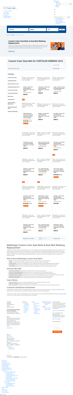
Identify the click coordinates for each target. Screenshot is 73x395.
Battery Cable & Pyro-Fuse (13, 83)
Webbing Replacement (60, 22)
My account (4, 360)
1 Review (59, 91)
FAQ (35, 304)
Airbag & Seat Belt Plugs (13, 111)
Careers (25, 310)
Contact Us (9, 346)
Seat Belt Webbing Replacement (11, 103)
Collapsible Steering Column (13, 87)
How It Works (6, 13)
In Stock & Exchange (10, 379)
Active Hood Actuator (12, 77)
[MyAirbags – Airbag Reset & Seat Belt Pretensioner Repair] (56, 1)
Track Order (6, 12)
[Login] (58, 5)
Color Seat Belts (59, 21)
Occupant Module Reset (13, 93)
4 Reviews (29, 230)
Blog (25, 312)
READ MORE (9, 327)
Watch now (11, 51)
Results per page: (56, 68)
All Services (58, 23)
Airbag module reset (10, 374)
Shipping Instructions (10, 385)
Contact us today (62, 293)
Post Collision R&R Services (10, 371)
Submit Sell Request (57, 319)
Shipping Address (7, 16)
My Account (36, 308)
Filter (62, 29)
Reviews (26, 307)
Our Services (26, 305)
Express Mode (5, 387)
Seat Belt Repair (59, 19)
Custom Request (7, 17)
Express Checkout (8, 10)
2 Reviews (29, 92)
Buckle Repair (9, 376)
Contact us (6, 15)
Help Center (36, 303)
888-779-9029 (12, 7)
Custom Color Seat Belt (12, 90)
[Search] (70, 4)
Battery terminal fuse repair (11, 378)
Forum (35, 307)
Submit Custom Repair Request (59, 310)
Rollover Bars (10, 96)
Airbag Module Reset (60, 18)
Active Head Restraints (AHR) (12, 108)
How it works (7, 382)
